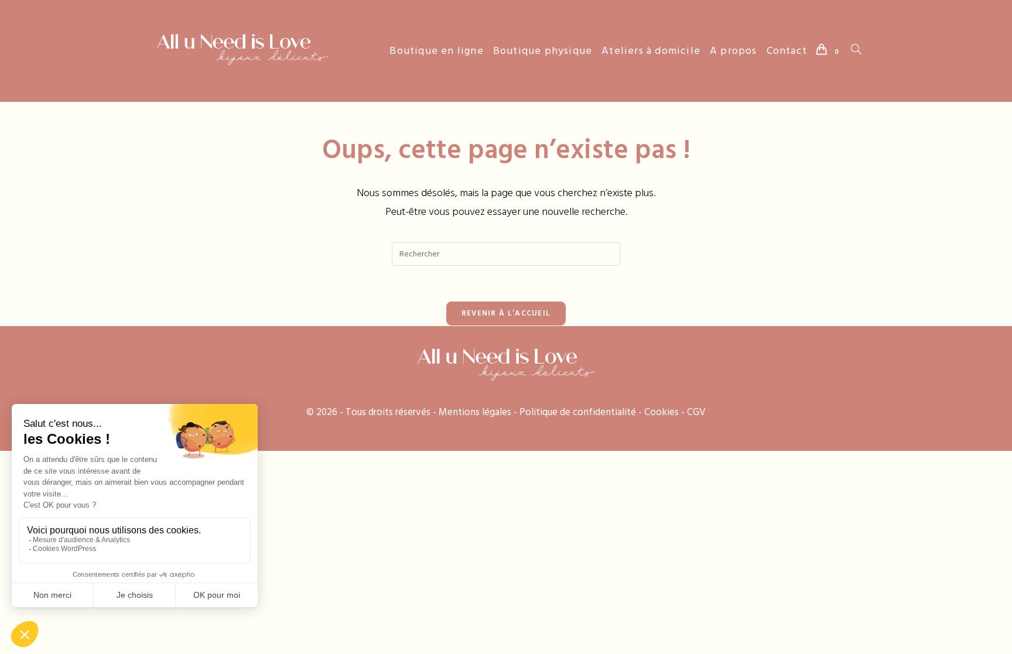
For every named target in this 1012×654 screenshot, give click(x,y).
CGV (696, 412)
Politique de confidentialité (577, 412)
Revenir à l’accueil (506, 313)
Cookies (661, 412)
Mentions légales (475, 412)
